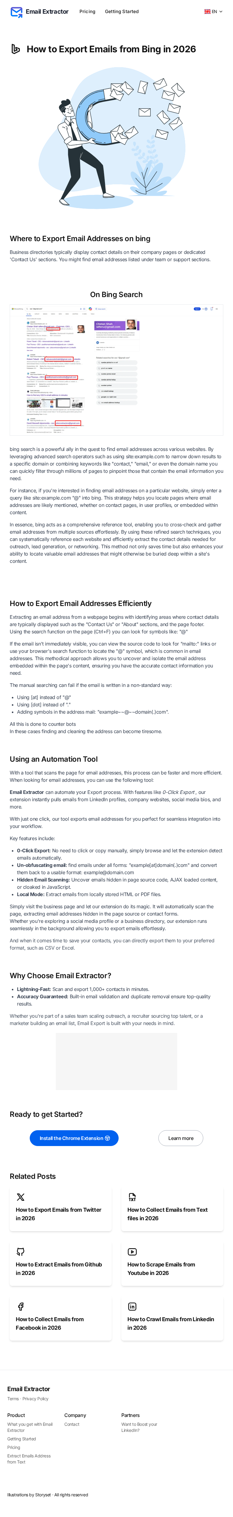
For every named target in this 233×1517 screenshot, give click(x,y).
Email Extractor (28, 1389)
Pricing (87, 11)
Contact (71, 1424)
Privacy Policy (35, 1398)
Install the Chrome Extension (71, 1138)
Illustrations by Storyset (29, 1494)
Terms (13, 1398)
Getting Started (122, 11)
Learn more (180, 1138)
